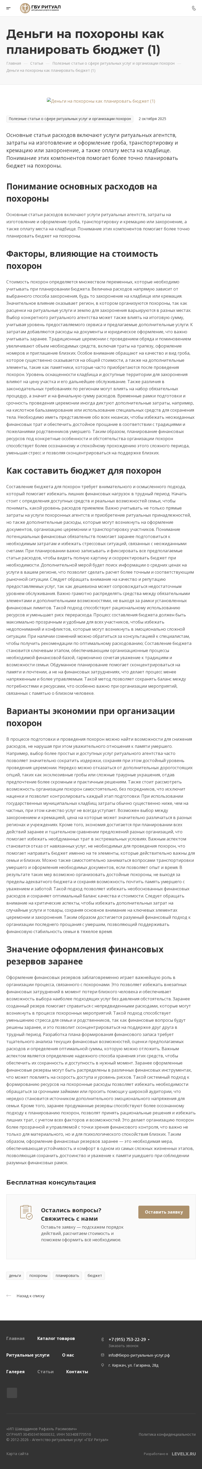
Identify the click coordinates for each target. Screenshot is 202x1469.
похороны (38, 1275)
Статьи (45, 1372)
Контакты (77, 1372)
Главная (15, 1338)
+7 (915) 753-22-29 (127, 1339)
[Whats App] (12, 1393)
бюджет (95, 1275)
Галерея (15, 1372)
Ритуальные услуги (27, 1355)
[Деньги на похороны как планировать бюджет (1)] (101, 101)
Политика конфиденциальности (167, 1434)
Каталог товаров (56, 1338)
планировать (67, 1275)
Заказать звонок (124, 1345)
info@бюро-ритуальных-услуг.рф (139, 1355)
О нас (68, 1355)
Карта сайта (17, 1453)
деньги (15, 1275)
